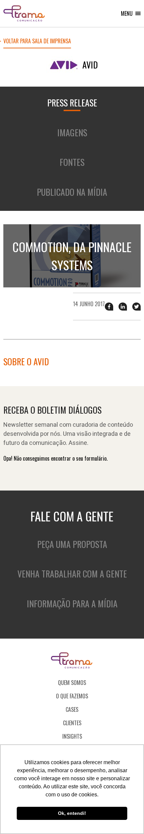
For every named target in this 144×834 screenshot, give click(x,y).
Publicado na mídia (72, 191)
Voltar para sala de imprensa (37, 41)
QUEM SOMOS (72, 682)
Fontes (72, 162)
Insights (72, 736)
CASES (72, 709)
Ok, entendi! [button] (72, 813)
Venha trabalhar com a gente (72, 573)
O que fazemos (72, 696)
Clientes (72, 723)
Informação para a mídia (72, 603)
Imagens (72, 132)
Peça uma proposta (72, 544)
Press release (72, 102)
